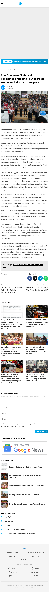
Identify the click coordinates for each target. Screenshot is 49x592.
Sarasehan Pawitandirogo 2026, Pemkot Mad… (28, 485)
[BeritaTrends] (24, 3)
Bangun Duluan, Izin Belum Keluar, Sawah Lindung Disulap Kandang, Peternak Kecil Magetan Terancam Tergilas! (11, 324)
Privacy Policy (36, 556)
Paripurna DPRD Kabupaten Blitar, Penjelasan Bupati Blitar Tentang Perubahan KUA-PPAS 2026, (36, 377)
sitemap (24, 560)
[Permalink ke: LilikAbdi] (3, 87)
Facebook (14, 569)
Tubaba (7, 525)
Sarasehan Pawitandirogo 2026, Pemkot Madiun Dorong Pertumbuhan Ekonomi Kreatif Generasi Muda (11, 351)
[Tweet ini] (35, 278)
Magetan (7, 517)
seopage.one (38, 586)
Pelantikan (8, 521)
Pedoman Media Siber (36, 553)
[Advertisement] (24, 33)
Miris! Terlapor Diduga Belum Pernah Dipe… (27, 504)
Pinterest (14, 572)
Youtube (14, 576)
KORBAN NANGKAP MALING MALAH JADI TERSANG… (25, 476)
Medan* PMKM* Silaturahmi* (15, 529)
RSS (37, 576)
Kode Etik (12, 556)
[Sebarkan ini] (29, 278)
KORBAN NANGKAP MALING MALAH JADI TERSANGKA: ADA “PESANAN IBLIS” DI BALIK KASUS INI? (37, 323)
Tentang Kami (12, 553)
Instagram (37, 572)
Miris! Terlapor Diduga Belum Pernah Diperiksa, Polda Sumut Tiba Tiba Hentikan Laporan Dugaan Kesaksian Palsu (11, 378)
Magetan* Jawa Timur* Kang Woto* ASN (19, 534)
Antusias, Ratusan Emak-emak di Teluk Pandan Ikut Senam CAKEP (36, 287)
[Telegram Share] (40, 278)
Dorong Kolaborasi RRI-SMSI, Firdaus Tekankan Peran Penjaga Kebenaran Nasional (36, 350)
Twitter (37, 569)
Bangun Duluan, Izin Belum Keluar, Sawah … (27, 467)
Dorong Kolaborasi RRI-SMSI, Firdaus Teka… (27, 495)
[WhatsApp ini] (45, 278)
